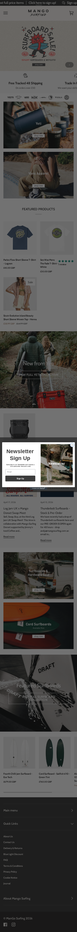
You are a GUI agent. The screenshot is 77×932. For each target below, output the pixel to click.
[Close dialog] (72, 445)
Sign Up (20, 479)
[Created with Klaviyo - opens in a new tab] (38, 488)
